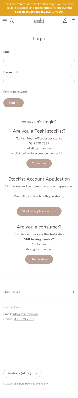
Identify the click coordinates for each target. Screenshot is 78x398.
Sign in (13, 103)
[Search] (13, 20)
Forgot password (15, 92)
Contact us (39, 163)
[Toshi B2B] (39, 20)
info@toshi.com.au (25, 314)
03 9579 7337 (24, 319)
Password (10, 72)
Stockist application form (39, 211)
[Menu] (4, 20)
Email (7, 52)
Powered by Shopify (36, 383)
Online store (39, 259)
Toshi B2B (18, 383)
